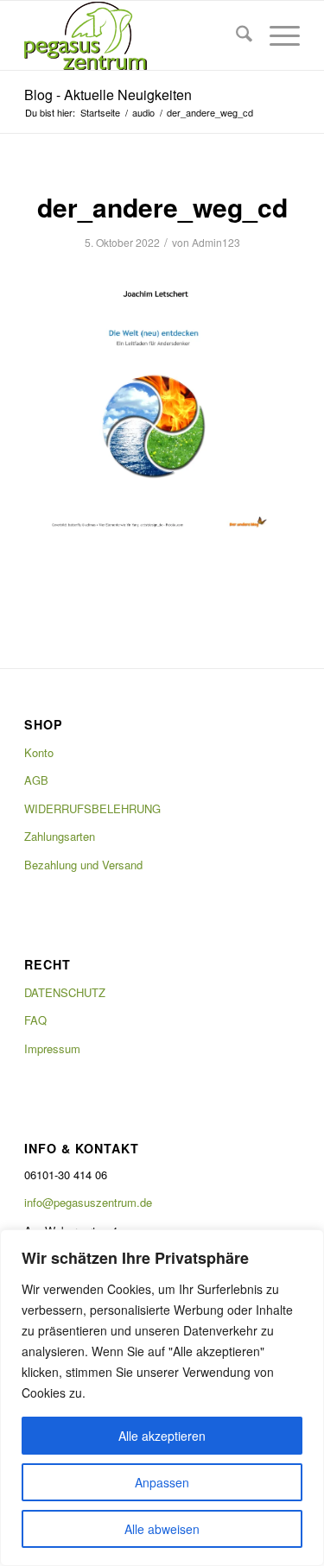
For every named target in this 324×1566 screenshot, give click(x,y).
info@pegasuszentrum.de (88, 1202)
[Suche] (235, 35)
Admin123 (216, 242)
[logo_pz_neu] (134, 35)
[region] (162, 1397)
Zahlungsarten (59, 836)
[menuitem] (235, 35)
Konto (39, 752)
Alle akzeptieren (162, 1435)
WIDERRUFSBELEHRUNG (92, 808)
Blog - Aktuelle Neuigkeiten (108, 94)
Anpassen (162, 1482)
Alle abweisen (162, 1529)
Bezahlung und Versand (83, 864)
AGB (36, 780)
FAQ (35, 1020)
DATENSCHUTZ (64, 992)
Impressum (52, 1048)
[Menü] (276, 35)
